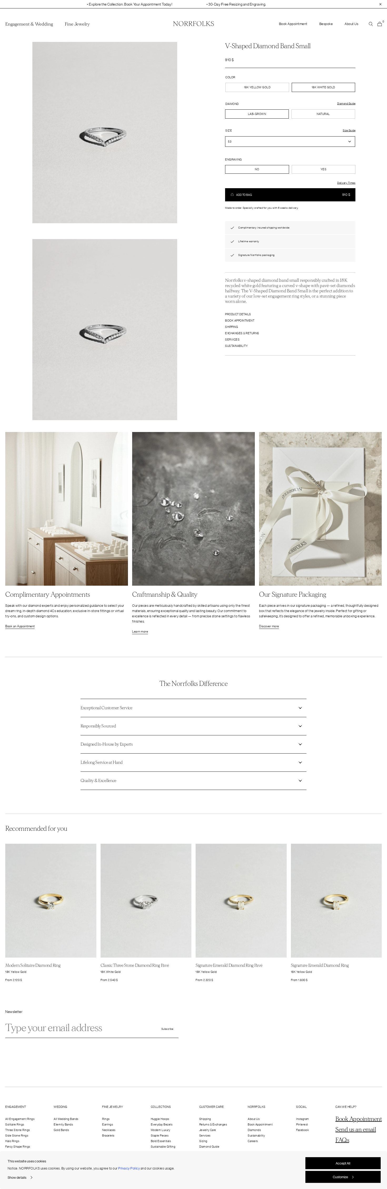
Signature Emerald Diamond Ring (320, 965)
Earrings (107, 1124)
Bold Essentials (161, 1141)
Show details (17, 1178)
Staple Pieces (160, 1135)
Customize (340, 1177)
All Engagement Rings (19, 1118)
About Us (351, 24)
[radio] (257, 114)
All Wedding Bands (66, 1118)
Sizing (203, 1141)
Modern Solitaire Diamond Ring (32, 965)
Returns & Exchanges (213, 1124)
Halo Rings (12, 1141)
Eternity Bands (63, 1124)
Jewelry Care (207, 1130)
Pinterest (302, 1124)
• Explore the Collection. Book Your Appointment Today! (90, 4)
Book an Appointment (20, 626)
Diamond (232, 103)
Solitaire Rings (14, 1124)
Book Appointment (293, 24)
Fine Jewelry (77, 24)
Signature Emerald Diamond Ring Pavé (229, 965)
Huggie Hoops (160, 1118)
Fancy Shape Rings (17, 1146)
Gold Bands (61, 1130)
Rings (106, 1118)
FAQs (342, 1140)
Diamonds (254, 1130)
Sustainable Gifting (163, 1146)
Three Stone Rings (17, 1130)
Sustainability (236, 345)
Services (232, 339)
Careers (253, 1141)
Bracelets (108, 1135)
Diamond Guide (209, 1146)
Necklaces (109, 1130)
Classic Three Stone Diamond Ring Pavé (135, 965)
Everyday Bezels (162, 1124)
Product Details (238, 314)
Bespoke (326, 24)
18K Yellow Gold (257, 87)
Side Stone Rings (16, 1135)
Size (228, 130)
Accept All (343, 1163)
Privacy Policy (129, 1168)
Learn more (140, 631)
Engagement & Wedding (29, 24)
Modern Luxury (160, 1130)
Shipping (231, 326)
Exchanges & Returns (242, 333)
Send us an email (355, 1130)
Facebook (302, 1130)
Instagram (302, 1118)
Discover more (269, 626)
